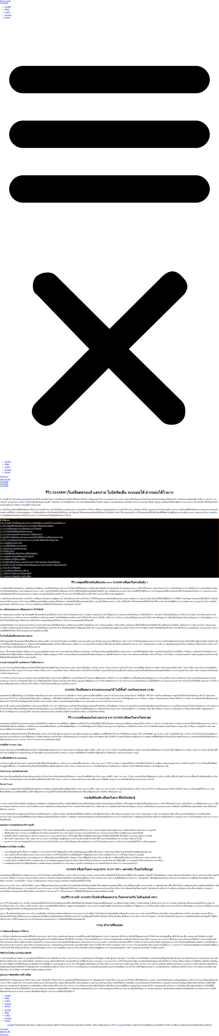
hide (8, 520)
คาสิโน (7, 12)
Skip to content (5, 1)
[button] (109, 239)
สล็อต (7, 9)
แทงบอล (8, 15)
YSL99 (120, 1025)
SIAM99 (8, 7)
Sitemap (7, 17)
